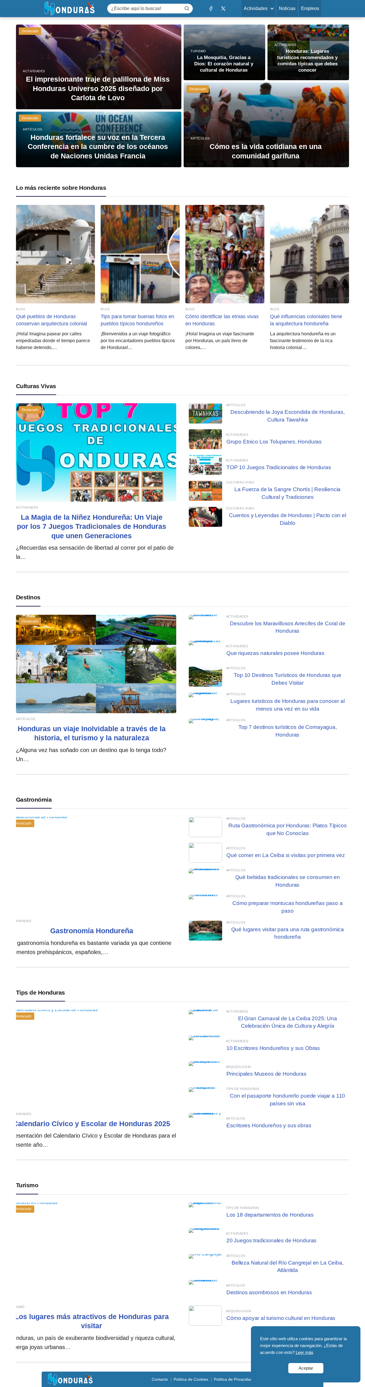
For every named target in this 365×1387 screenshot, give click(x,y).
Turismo (27, 1185)
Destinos (28, 597)
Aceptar (306, 1368)
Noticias (287, 8)
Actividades (255, 8)
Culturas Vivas (36, 386)
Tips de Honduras (40, 992)
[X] (223, 8)
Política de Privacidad (233, 1379)
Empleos (310, 8)
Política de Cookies (191, 1379)
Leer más (304, 1352)
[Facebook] (210, 8)
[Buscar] (187, 8)
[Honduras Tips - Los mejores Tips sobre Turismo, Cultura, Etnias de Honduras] (69, 8)
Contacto (160, 1379)
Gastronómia (34, 799)
